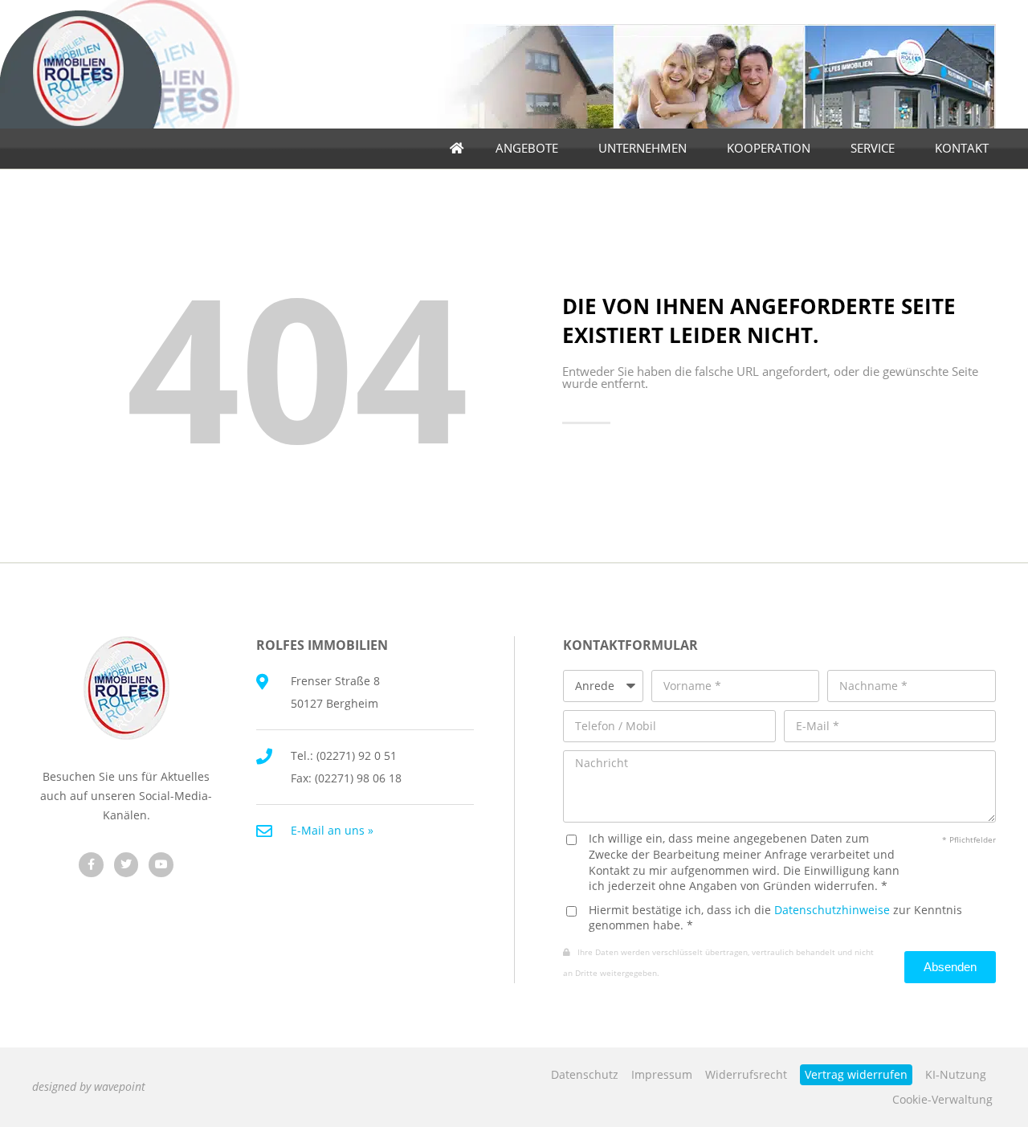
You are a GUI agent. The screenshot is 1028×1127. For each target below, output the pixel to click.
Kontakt (962, 148)
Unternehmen (642, 148)
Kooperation (768, 148)
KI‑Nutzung (955, 1074)
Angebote (527, 148)
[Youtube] (161, 864)
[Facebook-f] (91, 864)
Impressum (661, 1074)
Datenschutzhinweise (832, 909)
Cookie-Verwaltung (942, 1099)
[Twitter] (126, 864)
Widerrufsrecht (746, 1074)
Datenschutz (584, 1074)
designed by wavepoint (88, 1086)
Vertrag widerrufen (856, 1074)
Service (873, 148)
